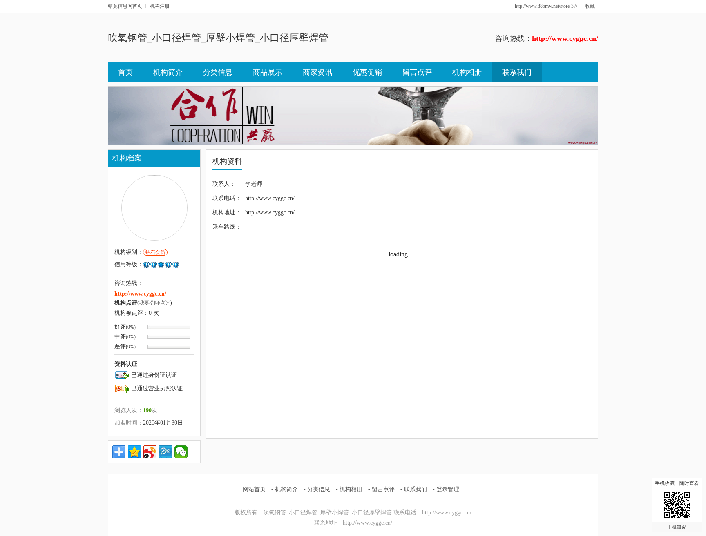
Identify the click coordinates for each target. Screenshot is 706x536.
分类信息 (217, 72)
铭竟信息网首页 (125, 6)
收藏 (590, 6)
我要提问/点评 (154, 303)
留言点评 (417, 72)
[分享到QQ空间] (134, 451)
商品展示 (267, 72)
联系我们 (517, 72)
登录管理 (447, 489)
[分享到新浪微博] (149, 451)
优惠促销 (367, 72)
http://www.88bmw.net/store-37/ (546, 6)
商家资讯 (317, 72)
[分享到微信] (181, 451)
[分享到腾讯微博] (165, 451)
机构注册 (160, 6)
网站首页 (254, 489)
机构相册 (467, 72)
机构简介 (168, 72)
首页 (125, 72)
